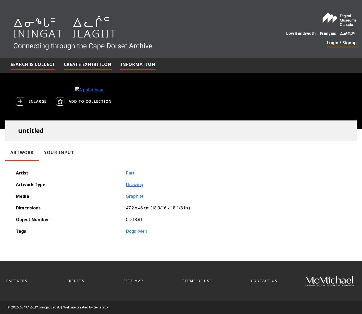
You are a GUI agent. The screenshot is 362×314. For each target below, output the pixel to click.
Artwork (22, 152)
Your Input (59, 152)
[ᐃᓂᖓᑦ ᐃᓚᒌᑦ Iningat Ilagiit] (122, 31)
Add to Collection (90, 101)
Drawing (134, 184)
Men (142, 231)
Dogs (131, 231)
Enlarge (37, 101)
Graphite (135, 196)
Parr (130, 173)
